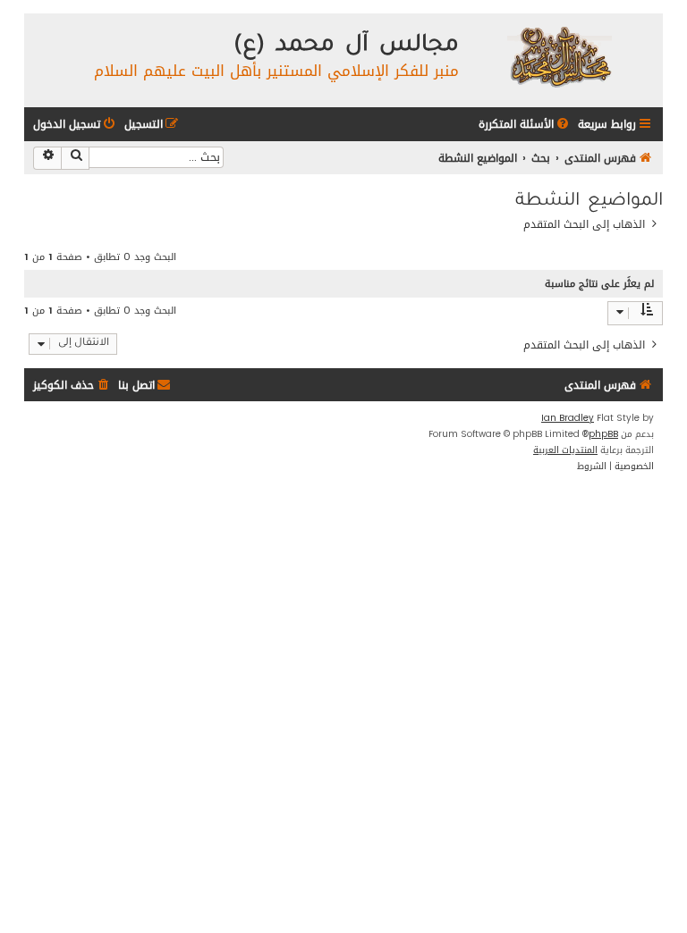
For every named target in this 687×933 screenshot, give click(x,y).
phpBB (603, 434)
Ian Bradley (567, 418)
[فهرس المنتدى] (558, 56)
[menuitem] (525, 125)
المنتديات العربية (565, 450)
